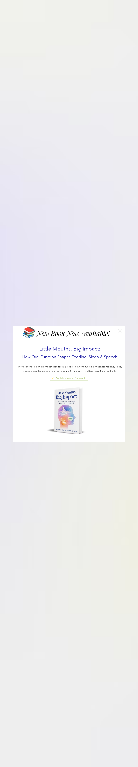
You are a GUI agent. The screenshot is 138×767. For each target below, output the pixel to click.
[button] (120, 331)
